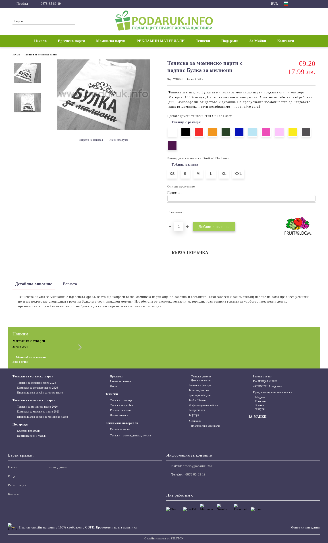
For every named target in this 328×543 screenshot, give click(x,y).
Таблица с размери (186, 122)
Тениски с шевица (121, 400)
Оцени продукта (119, 139)
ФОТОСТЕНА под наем (267, 386)
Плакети (260, 401)
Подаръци (20, 424)
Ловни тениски (119, 415)
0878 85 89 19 (51, 3)
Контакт (14, 494)
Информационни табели (203, 405)
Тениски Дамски (199, 390)
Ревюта (70, 284)
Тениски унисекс (201, 376)
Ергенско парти (71, 41)
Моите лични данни (305, 527)
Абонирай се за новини (31, 357)
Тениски (112, 394)
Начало (40, 41)
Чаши (113, 386)
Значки (259, 405)
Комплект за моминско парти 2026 (38, 411)
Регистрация (17, 485)
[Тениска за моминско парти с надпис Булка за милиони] (103, 128)
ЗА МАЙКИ (257, 416)
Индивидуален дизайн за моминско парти (42, 416)
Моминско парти (110, 41)
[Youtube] (189, 483)
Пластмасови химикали (205, 425)
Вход (11, 476)
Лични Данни (56, 467)
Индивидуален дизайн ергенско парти (40, 392)
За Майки (257, 41)
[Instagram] (306, 3)
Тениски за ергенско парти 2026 (36, 382)
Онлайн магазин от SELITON (164, 538)
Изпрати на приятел (91, 139)
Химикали (195, 421)
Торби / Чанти (197, 400)
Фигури (259, 408)
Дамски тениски (200, 380)
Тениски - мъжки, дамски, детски (130, 435)
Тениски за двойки (121, 405)
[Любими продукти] (304, 21)
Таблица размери (185, 164)
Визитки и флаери (200, 385)
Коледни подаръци (28, 430)
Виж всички (20, 361)
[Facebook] (299, 3)
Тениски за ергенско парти (33, 376)
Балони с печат (262, 376)
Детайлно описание (33, 284)
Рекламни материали (122, 423)
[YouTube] (313, 3)
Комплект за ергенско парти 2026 (37, 387)
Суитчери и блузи (200, 395)
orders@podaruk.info (197, 466)
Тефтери (194, 415)
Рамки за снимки (120, 381)
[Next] (79, 347)
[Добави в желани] (312, 212)
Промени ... (176, 192)
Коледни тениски (120, 410)
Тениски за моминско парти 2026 (37, 406)
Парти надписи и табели (31, 435)
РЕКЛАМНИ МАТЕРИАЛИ (161, 41)
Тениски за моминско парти (40, 54)
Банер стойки (197, 410)
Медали (260, 397)
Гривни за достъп (120, 429)
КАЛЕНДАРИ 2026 (265, 381)
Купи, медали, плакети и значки (272, 392)
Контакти (285, 41)
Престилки (116, 376)
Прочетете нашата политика (116, 527)
